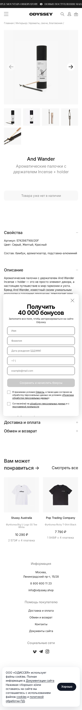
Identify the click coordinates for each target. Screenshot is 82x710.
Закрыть (72, 300)
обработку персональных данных (47, 403)
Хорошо (66, 686)
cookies (21, 696)
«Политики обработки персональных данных (43, 396)
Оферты (40, 392)
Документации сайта (40, 680)
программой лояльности (25, 406)
